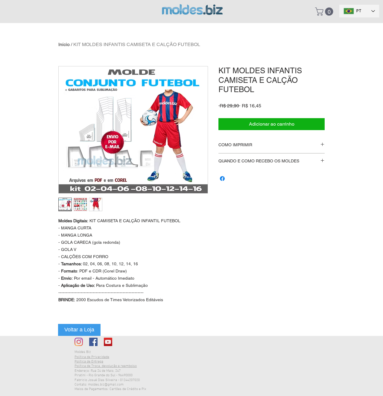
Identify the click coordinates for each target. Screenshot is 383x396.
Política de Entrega (89, 362)
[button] (325, 11)
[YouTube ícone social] (108, 342)
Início (64, 44)
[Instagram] (79, 342)
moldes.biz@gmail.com (106, 385)
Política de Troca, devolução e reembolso (106, 366)
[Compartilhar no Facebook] (222, 178)
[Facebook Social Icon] (93, 342)
